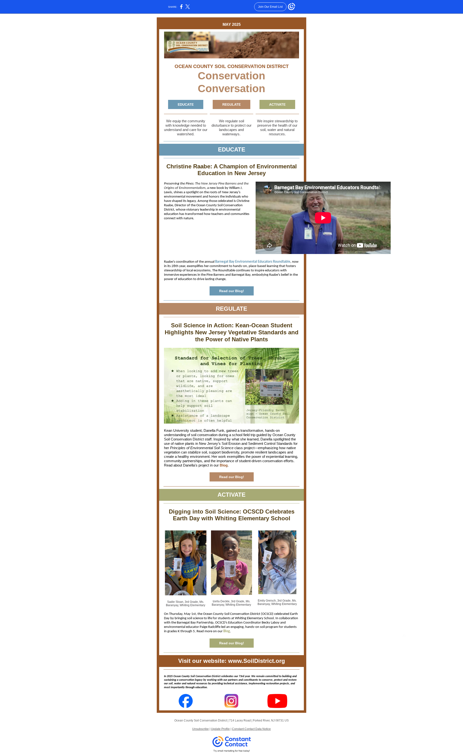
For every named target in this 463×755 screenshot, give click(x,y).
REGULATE (231, 104)
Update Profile (220, 729)
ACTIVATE (277, 104)
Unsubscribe (200, 729)
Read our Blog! (231, 291)
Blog (224, 465)
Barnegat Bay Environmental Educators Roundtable (252, 262)
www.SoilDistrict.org (256, 661)
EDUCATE (186, 104)
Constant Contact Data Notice (251, 729)
